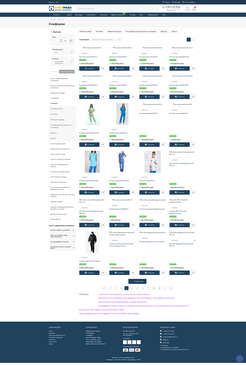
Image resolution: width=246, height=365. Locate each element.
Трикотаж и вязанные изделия (60, 159)
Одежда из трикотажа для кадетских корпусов (62, 195)
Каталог (56, 15)
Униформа (54, 103)
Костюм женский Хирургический (151, 209)
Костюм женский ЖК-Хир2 (119, 181)
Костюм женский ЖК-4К (148, 57)
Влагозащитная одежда (58, 182)
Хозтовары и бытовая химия (59, 172)
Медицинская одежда (57, 93)
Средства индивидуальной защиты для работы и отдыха (62, 208)
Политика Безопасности (57, 335)
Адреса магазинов (118, 14)
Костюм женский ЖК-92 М (89, 133)
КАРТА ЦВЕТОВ (55, 219)
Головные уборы (56, 109)
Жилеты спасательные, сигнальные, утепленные (62, 87)
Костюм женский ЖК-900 (179, 85)
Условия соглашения (56, 337)
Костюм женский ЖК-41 (118, 57)
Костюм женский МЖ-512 (118, 209)
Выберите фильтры (66, 71)
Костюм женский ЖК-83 (148, 85)
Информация (153, 15)
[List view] (194, 40)
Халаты (53, 138)
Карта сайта (53, 342)
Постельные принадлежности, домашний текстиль (60, 188)
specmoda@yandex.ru (170, 337)
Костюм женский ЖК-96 (118, 133)
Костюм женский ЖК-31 (88, 57)
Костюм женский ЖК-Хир (88, 181)
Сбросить (55, 71)
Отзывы (132, 15)
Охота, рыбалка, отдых (57, 154)
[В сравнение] (104, 51)
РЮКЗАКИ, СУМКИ (56, 202)
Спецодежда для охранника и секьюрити (61, 126)
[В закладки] (104, 47)
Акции (69, 15)
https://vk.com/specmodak (139, 342)
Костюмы (53, 114)
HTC (195, 240)
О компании (90, 15)
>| (171, 288)
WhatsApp (166, 343)
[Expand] (73, 93)
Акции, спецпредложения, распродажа (59, 79)
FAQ (163, 15)
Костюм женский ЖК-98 (148, 113)
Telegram (166, 340)
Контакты (103, 15)
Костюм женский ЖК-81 (118, 85)
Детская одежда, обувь (57, 144)
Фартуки (53, 133)
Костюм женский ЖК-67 (88, 85)
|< (104, 288)
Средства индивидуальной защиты (59, 165)
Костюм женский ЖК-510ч (179, 57)
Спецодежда (54, 98)
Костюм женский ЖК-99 (178, 113)
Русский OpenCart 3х (127, 357)
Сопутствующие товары (58, 177)
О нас (57, 2)
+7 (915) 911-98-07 (169, 334)
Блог (141, 15)
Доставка (51, 2)
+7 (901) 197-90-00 (169, 331)
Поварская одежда (57, 120)
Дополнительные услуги (58, 214)
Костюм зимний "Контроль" (90, 261)
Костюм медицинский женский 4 (152, 242)
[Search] (157, 9)
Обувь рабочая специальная (60, 149)
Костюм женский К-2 (147, 181)
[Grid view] (189, 40)
